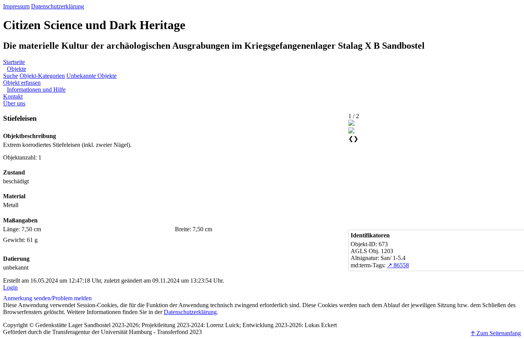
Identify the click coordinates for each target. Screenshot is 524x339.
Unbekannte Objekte (91, 75)
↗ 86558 (398, 265)
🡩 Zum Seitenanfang (496, 333)
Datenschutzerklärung (57, 6)
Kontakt (13, 96)
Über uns (14, 103)
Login (10, 287)
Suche (10, 75)
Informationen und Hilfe (36, 89)
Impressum (16, 6)
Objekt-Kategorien (42, 75)
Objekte (16, 69)
